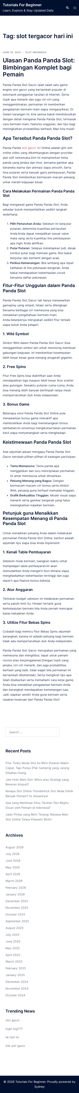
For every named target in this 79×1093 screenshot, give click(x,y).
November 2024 (17, 988)
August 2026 (15, 847)
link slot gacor (15, 1046)
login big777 (14, 1029)
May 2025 (13, 948)
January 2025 (15, 975)
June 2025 (13, 941)
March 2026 (14, 881)
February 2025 (16, 968)
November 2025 (17, 907)
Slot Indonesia (35, 52)
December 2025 (17, 901)
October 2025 (15, 914)
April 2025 (13, 955)
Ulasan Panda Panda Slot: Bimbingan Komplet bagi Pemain (39, 67)
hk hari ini (12, 1037)
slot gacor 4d (31, 148)
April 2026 (13, 874)
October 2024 (15, 995)
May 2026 (13, 867)
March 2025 (14, 961)
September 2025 (17, 921)
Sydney (39, 1086)
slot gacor (13, 1020)
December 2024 (17, 982)
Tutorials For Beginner (22, 5)
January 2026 (15, 894)
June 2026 (13, 860)
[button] (67, 7)
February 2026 (16, 887)
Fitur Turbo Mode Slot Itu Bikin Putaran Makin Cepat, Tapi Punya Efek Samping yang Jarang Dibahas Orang (37, 768)
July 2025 (12, 934)
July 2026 (12, 854)
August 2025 (15, 928)
